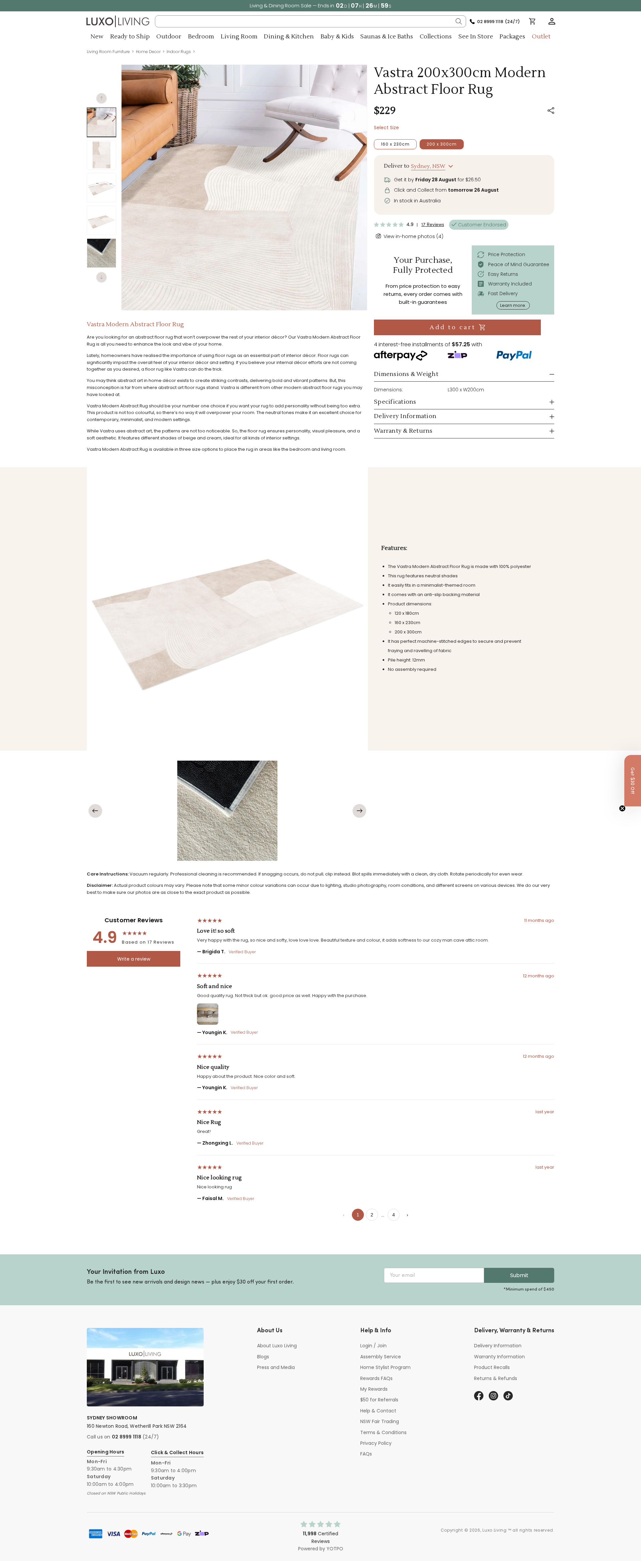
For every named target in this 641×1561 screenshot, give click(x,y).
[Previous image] (95, 811)
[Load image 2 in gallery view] (101, 155)
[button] (552, 21)
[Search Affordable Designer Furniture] (458, 21)
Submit (519, 1275)
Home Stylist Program (385, 1367)
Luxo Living (494, 1530)
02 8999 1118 (126, 1436)
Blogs (263, 1356)
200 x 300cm (442, 144)
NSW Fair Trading (379, 1421)
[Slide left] (101, 98)
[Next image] (359, 811)
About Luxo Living (277, 1345)
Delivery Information (497, 1345)
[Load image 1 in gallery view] (101, 122)
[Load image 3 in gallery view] (101, 187)
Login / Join (373, 1345)
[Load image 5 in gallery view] (101, 253)
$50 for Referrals (379, 1399)
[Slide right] (101, 277)
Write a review (133, 959)
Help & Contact (378, 1410)
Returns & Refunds (495, 1378)
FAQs (366, 1453)
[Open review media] (207, 1014)
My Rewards (374, 1389)
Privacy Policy (376, 1443)
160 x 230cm (395, 144)
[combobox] (310, 21)
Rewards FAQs (376, 1378)
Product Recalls (492, 1367)
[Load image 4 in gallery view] (101, 220)
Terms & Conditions (383, 1432)
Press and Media (276, 1367)
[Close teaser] (622, 808)
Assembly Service (380, 1356)
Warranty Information (499, 1356)
